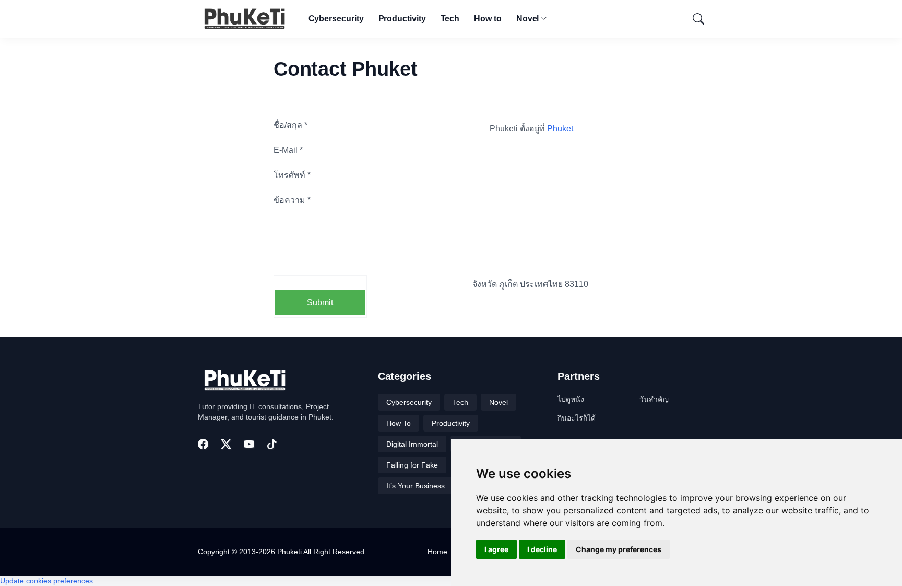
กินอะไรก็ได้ (576, 418)
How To (398, 423)
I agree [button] (496, 549)
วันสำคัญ (654, 399)
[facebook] (203, 444)
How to (488, 18)
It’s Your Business (415, 486)
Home (437, 551)
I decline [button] (542, 549)
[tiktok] (272, 444)
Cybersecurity (336, 18)
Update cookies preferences (46, 581)
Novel (527, 18)
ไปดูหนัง (570, 399)
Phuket (560, 128)
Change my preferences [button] (618, 549)
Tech (450, 18)
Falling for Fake (412, 465)
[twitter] (226, 444)
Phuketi (289, 551)
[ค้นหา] (693, 18)
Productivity (402, 18)
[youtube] (249, 444)
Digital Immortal (412, 444)
